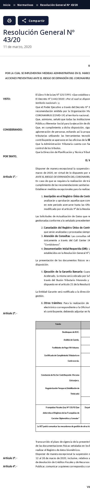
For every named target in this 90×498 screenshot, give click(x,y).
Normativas (25, 5)
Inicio (7, 5)
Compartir (33, 20)
